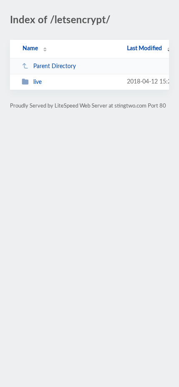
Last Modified (144, 48)
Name (30, 48)
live (37, 82)
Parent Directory (54, 66)
